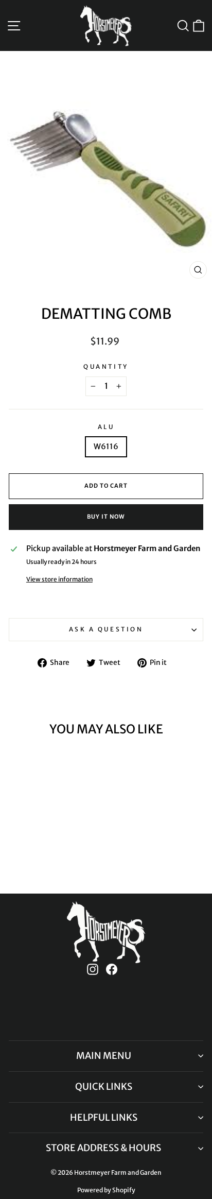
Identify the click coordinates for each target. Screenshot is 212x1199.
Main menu (103, 1055)
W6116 (106, 446)
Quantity (105, 366)
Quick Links (103, 1086)
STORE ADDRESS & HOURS (103, 1148)
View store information (59, 579)
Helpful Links (103, 1117)
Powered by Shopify (106, 1190)
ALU (106, 427)
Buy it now (106, 516)
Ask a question (106, 629)
